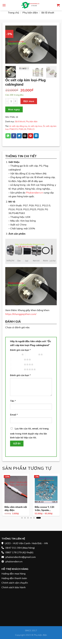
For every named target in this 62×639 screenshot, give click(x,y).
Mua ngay (14, 109)
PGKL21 (31, 129)
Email (14, 414)
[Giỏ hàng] (58, 5)
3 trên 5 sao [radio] (17, 359)
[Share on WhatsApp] (8, 135)
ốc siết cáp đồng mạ (18, 126)
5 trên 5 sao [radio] (17, 369)
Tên (13, 401)
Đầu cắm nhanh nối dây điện (16, 508)
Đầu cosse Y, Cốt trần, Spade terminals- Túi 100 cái (46, 508)
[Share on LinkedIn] (36, 135)
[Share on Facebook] (13, 135)
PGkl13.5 (13, 129)
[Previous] (10, 44)
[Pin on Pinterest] (30, 135)
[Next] (52, 44)
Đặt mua (28, 101)
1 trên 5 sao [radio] (15, 354)
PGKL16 (22, 129)
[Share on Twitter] (19, 135)
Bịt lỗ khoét (47, 12)
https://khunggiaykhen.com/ (20, 314)
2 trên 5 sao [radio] (31, 354)
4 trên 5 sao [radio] (17, 364)
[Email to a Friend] (25, 135)
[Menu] (4, 5)
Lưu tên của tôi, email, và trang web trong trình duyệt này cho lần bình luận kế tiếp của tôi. (29, 433)
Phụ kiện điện (30, 12)
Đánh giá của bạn (20, 350)
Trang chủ (13, 12)
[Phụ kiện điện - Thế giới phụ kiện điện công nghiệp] (31, 5)
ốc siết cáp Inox (35, 126)
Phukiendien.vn (34, 192)
